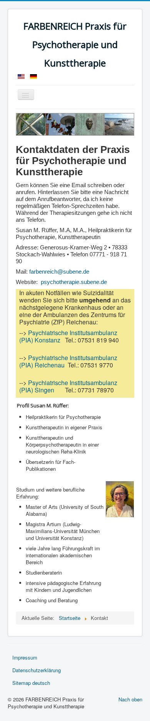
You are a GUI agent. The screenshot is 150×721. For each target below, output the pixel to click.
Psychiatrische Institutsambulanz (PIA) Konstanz (68, 336)
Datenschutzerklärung (36, 670)
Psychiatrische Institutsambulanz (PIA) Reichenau (68, 361)
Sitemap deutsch (31, 682)
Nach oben (130, 699)
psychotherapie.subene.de (74, 282)
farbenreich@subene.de (59, 272)
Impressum (24, 657)
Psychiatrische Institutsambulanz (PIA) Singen (68, 386)
